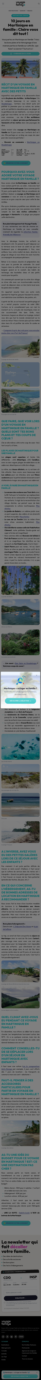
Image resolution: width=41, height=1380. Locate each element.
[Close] (37, 675)
